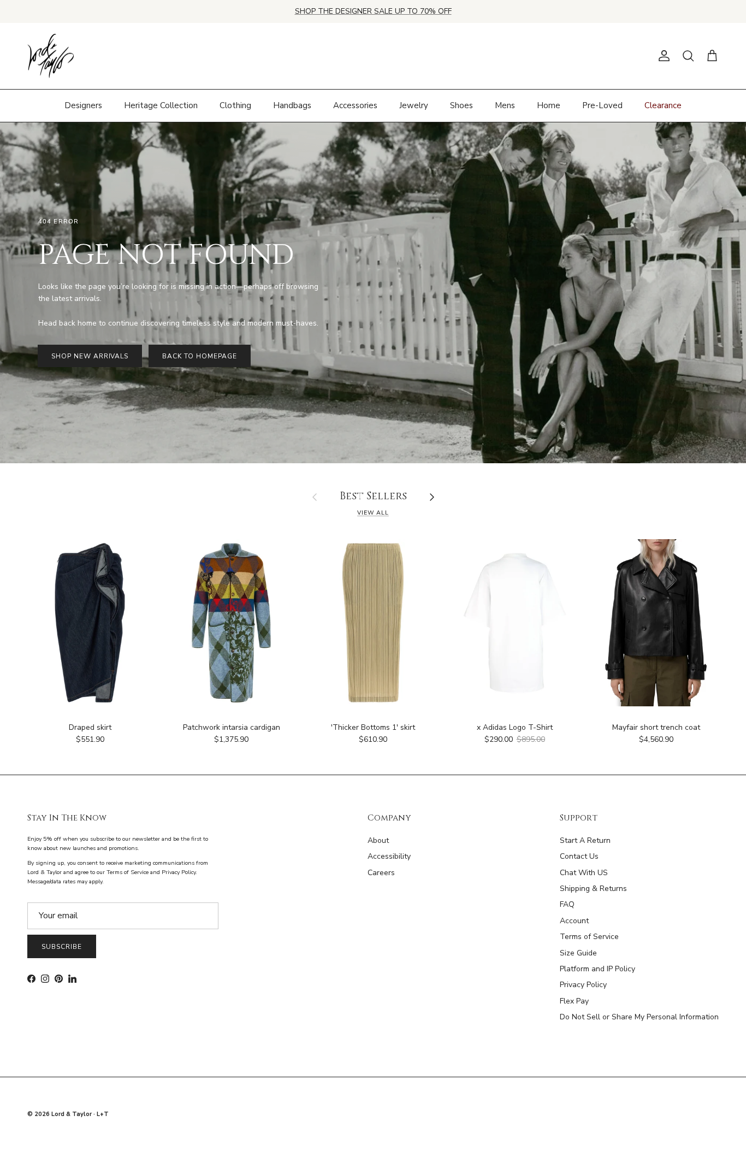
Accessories (355, 105)
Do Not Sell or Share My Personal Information (639, 1017)
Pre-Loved (602, 105)
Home (548, 105)
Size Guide (578, 953)
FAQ (567, 904)
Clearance (663, 105)
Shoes (461, 105)
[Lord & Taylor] (50, 56)
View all (373, 513)
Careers (381, 872)
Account (574, 921)
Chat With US (584, 872)
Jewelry (413, 105)
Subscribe (62, 946)
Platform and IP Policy (597, 969)
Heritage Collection (161, 105)
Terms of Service (589, 936)
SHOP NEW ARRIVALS (89, 356)
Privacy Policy (583, 984)
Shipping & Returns (593, 888)
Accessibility (389, 856)
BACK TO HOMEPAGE (199, 356)
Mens (505, 105)
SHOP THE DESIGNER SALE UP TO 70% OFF (373, 11)
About (378, 840)
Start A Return (585, 840)
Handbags (292, 105)
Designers (83, 105)
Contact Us (579, 856)
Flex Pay (574, 1001)
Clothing (235, 105)
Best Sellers (373, 497)
